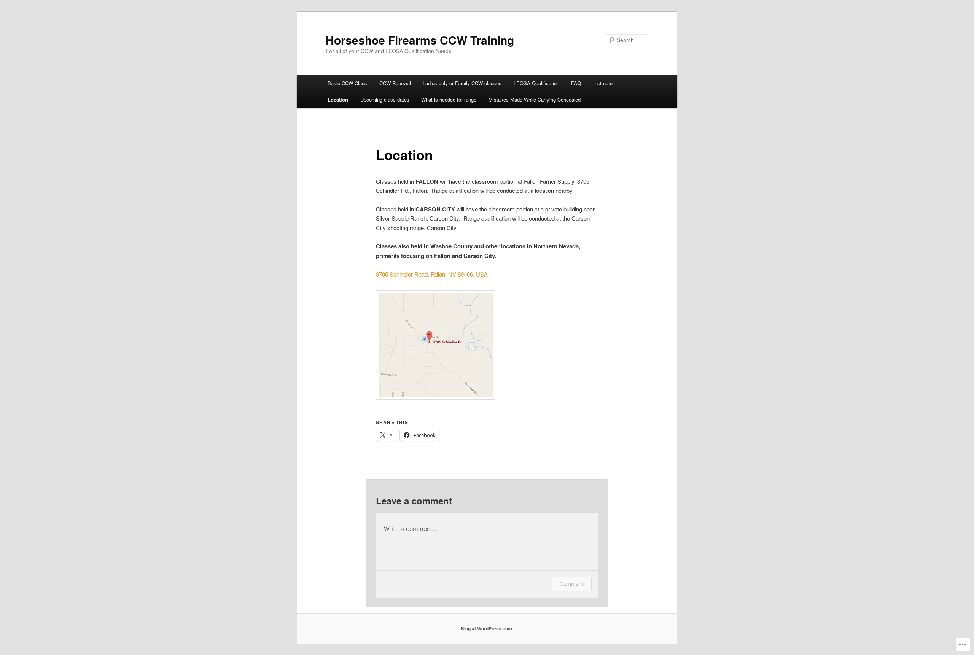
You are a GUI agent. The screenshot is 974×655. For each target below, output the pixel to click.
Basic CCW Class (347, 83)
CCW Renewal (395, 83)
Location (338, 99)
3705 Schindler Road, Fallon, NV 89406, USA (432, 274)
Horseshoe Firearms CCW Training (420, 40)
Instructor (603, 83)
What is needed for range (448, 99)
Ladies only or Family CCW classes (462, 83)
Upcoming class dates (384, 99)
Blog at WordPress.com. (487, 628)
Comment (572, 583)
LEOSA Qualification (536, 83)
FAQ (576, 83)
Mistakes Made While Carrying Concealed (535, 99)
